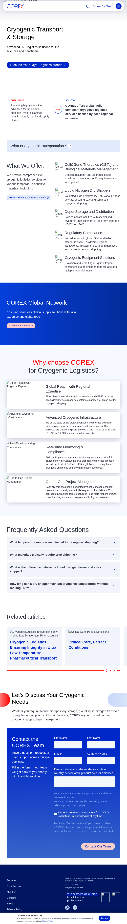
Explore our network (19, 325)
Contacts (11, 897)
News (10, 903)
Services (11, 880)
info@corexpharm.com (74, 888)
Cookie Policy (47, 921)
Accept (104, 918)
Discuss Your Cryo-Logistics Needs (36, 65)
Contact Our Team (102, 6)
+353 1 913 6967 (72, 884)
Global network (15, 886)
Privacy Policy (14, 909)
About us (11, 892)
